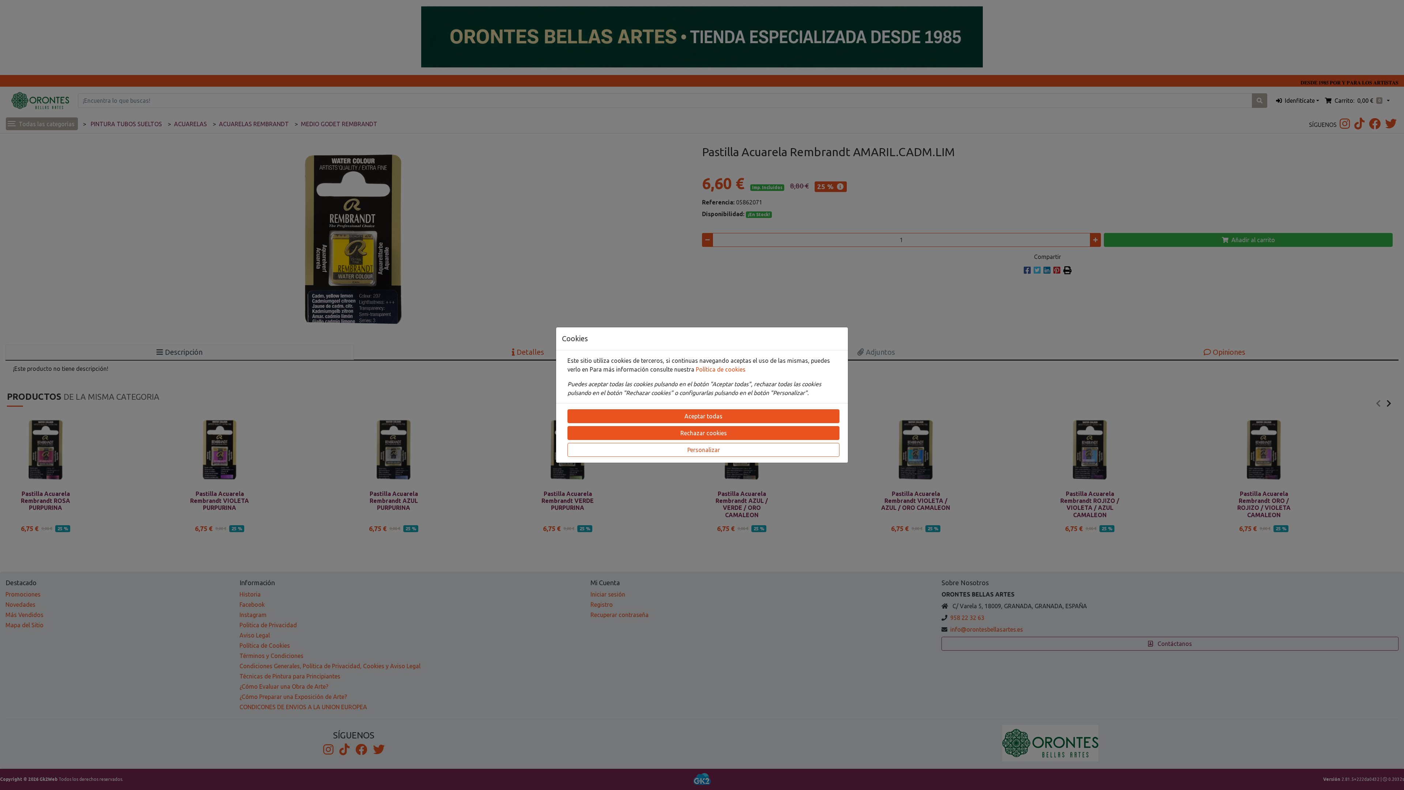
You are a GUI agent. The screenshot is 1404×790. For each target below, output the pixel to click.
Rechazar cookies (703, 433)
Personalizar (703, 450)
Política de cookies (721, 369)
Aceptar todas (703, 416)
